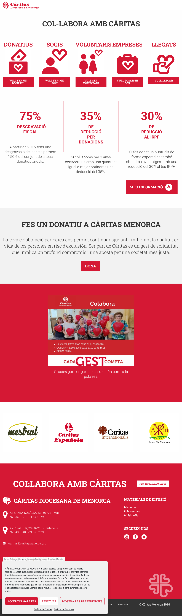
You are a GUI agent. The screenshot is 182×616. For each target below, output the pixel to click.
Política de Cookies (43, 609)
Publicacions (132, 511)
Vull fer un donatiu (18, 82)
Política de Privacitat (64, 609)
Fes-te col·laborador (153, 483)
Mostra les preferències (82, 601)
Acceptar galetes (21, 601)
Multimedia (131, 515)
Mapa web (123, 604)
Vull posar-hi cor (127, 82)
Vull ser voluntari (91, 82)
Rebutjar (49, 601)
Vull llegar (164, 80)
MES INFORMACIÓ (147, 187)
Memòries (130, 507)
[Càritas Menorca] (21, 5)
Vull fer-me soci (54, 82)
